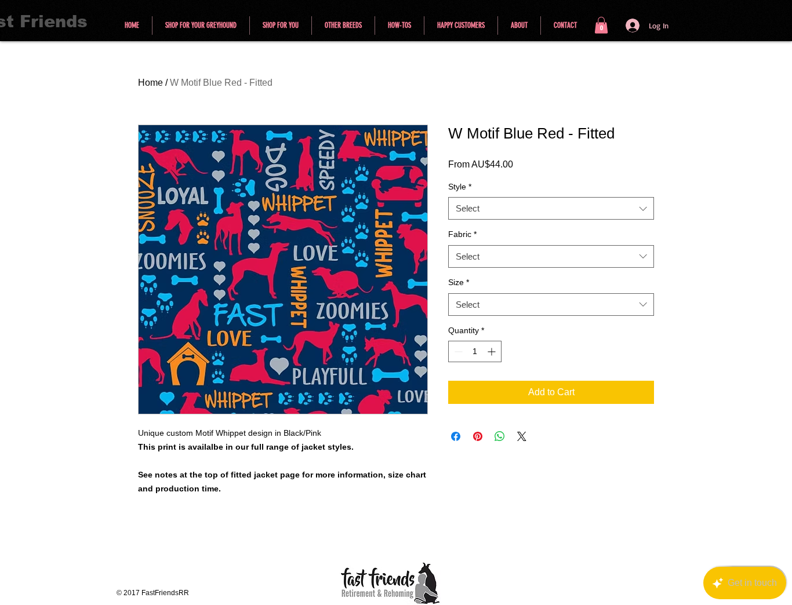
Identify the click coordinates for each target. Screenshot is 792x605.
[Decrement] (457, 351)
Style (459, 186)
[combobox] (551, 208)
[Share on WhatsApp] (500, 436)
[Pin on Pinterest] (478, 436)
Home (150, 83)
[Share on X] (522, 436)
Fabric (462, 234)
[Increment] (492, 351)
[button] (601, 25)
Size (458, 282)
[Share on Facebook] (456, 436)
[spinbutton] (474, 351)
